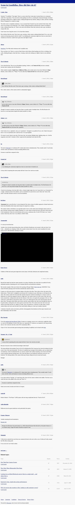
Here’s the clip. (37, 287)
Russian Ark (3, 422)
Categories (7, 499)
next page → (4, 450)
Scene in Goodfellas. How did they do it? (18, 5)
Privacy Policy (30, 499)
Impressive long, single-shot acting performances (14, 482)
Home (2, 499)
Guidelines (13, 499)
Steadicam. (3, 48)
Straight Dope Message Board (8, 1)
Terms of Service (22, 499)
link (45, 327)
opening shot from (13, 321)
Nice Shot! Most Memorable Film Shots (11, 468)
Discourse (9, 503)
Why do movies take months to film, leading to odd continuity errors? (19, 487)
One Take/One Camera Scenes (9, 462)
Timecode (8, 148)
